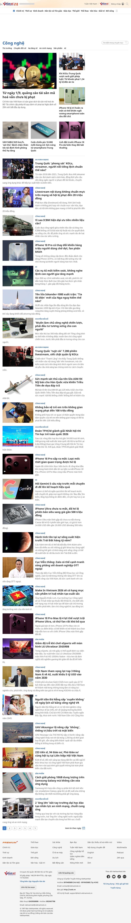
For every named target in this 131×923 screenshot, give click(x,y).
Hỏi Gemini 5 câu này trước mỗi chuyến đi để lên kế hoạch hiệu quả (60, 485)
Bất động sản (58, 863)
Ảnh (89, 863)
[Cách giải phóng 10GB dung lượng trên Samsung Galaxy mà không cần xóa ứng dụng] (18, 782)
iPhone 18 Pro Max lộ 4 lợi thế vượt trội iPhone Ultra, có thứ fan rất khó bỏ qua (60, 619)
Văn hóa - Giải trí (97, 11)
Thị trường (7, 48)
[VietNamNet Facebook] (108, 878)
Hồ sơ (90, 857)
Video (119, 842)
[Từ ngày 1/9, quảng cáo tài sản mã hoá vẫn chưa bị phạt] (30, 71)
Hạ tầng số (32, 48)
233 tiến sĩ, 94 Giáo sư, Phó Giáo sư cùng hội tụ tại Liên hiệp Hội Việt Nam (59, 753)
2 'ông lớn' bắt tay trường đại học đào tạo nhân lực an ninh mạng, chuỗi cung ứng (60, 806)
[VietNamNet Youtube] (114, 878)
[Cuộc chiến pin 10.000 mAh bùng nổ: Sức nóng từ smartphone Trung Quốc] (44, 130)
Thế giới (76, 11)
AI (65, 48)
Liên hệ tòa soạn (28, 887)
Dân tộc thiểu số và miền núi (100, 842)
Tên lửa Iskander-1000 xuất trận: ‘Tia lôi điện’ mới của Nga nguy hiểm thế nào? (58, 298)
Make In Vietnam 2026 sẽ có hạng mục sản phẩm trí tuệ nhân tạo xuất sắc (59, 592)
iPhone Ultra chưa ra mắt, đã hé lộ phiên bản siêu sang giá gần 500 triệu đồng (59, 512)
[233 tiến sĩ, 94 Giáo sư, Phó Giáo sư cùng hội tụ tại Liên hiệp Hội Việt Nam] (18, 757)
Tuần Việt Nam (90, 4)
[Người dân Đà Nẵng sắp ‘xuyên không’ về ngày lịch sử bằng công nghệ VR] (18, 705)
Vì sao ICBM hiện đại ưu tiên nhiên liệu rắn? (59, 221)
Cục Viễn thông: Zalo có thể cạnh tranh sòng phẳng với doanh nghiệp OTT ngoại (59, 565)
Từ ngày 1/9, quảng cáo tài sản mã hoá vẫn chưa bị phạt (29, 95)
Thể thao (85, 11)
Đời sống (110, 11)
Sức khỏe (56, 842)
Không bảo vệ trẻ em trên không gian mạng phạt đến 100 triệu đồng (59, 408)
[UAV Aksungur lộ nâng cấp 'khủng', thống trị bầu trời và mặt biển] (18, 732)
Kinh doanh (38, 11)
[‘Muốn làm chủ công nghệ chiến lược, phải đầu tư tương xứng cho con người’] (18, 328)
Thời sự (28, 11)
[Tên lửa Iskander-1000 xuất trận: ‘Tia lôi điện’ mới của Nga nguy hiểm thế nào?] (18, 299)
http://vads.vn (70, 889)
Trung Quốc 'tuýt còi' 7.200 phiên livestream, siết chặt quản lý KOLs (56, 352)
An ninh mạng (45, 48)
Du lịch (55, 857)
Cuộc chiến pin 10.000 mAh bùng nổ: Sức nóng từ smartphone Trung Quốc (43, 146)
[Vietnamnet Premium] (10, 843)
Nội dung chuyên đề (96, 847)
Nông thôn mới (76, 863)
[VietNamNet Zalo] (124, 878)
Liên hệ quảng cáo (66, 873)
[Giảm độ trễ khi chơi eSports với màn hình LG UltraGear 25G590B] (18, 648)
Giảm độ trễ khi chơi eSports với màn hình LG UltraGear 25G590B (58, 644)
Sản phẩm (58, 48)
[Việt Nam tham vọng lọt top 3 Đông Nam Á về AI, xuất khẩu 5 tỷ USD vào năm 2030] (18, 676)
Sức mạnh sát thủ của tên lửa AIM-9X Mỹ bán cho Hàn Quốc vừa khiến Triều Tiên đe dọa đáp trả (59, 382)
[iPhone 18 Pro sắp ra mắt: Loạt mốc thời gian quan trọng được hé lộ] (18, 464)
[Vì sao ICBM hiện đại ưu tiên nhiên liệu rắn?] (18, 225)
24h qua (120, 857)
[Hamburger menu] (116, 10)
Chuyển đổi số (20, 48)
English (91, 852)
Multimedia (122, 847)
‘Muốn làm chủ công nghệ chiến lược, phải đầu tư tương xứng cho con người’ (59, 326)
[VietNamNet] (14, 11)
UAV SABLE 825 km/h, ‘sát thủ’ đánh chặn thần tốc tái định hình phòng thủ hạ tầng (15, 146)
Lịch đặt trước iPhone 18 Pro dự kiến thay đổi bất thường (71, 145)
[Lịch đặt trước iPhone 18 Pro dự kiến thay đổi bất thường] (72, 130)
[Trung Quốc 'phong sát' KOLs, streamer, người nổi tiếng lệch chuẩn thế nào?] (18, 169)
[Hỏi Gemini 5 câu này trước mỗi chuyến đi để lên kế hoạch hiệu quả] (18, 489)
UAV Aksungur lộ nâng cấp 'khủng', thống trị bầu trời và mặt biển (57, 728)
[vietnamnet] (10, 5)
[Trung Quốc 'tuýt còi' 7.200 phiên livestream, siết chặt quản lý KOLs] (18, 356)
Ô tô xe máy (57, 852)
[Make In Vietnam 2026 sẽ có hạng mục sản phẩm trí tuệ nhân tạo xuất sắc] (18, 596)
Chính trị (20, 11)
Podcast (120, 852)
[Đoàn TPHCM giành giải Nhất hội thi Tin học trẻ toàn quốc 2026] (18, 436)
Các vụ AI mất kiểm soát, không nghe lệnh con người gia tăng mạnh (59, 272)
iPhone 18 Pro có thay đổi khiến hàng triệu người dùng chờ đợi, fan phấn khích (58, 248)
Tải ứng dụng (108, 884)
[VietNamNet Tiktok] (119, 878)
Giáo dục (67, 11)
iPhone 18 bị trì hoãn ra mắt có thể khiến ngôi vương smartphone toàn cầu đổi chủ (71, 112)
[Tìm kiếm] (126, 3)
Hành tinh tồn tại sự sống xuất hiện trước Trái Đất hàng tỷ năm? (57, 538)
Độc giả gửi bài (122, 884)
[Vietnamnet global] (104, 4)
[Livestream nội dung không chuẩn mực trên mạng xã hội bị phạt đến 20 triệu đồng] (18, 197)
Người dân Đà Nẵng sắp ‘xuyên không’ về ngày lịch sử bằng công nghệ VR (60, 701)
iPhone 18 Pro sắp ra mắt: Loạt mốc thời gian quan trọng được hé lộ (57, 460)
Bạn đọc (73, 842)
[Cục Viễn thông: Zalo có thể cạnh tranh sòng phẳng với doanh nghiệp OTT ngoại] (18, 567)
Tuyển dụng (116, 888)
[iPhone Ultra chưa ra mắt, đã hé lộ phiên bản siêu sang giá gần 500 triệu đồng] (18, 514)
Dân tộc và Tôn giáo (53, 11)
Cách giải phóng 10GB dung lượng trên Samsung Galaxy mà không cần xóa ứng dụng (59, 780)
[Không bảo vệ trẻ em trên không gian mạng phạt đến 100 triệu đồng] (18, 412)
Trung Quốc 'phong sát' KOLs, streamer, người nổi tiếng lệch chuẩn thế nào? (59, 167)
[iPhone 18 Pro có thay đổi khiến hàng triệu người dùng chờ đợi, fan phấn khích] (18, 250)
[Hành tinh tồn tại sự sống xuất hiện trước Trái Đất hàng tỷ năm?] (18, 542)
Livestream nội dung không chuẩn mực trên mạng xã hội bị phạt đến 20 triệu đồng (60, 195)
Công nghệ (13, 43)
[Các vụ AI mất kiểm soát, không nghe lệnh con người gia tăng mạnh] (18, 276)
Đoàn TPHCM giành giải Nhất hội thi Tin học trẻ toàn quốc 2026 (58, 432)
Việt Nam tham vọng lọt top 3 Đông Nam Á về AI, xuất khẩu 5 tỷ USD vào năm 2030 (58, 674)
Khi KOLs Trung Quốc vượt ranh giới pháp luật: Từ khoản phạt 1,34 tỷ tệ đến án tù (71, 77)
